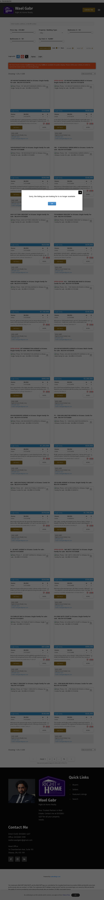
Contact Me (88, 10)
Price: (17, 30)
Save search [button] (44, 48)
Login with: (11, 56)
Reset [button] (79, 48)
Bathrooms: (17, 39)
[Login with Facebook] (18, 58)
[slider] (11, 32)
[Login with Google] (22, 58)
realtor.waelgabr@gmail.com (19, 138)
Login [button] (40, 56)
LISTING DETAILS (16, 127)
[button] (89, 10)
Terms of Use (66, 895)
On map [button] (69, 48)
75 (64, 759)
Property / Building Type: (48, 30)
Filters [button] (88, 48)
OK (76, 895)
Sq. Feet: (46, 39)
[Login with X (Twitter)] (26, 58)
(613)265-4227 (15, 137)
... (58, 759)
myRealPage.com (55, 876)
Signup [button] (33, 56)
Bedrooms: (74, 30)
